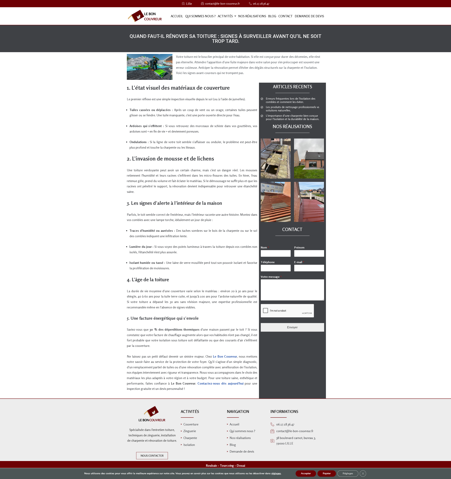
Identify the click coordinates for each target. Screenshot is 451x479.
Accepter (306, 473)
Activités (225, 16)
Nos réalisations (252, 16)
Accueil (177, 16)
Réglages (348, 473)
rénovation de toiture (162, 440)
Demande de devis (309, 16)
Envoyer (292, 327)
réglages (276, 473)
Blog (272, 16)
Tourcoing (227, 465)
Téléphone (268, 262)
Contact (285, 16)
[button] (227, 16)
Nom (265, 247)
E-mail (299, 262)
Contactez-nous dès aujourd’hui (220, 383)
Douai (241, 465)
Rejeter (327, 473)
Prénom (299, 247)
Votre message (271, 276)
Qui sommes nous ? (200, 16)
